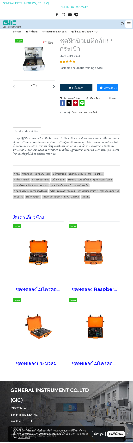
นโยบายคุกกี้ (24, 437)
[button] (121, 24)
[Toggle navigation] (128, 24)
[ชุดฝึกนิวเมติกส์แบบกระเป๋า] (34, 59)
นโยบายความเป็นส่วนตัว (77, 433)
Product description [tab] (27, 131)
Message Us (110, 87)
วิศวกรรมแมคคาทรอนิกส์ (84, 112)
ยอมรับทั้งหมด (116, 433)
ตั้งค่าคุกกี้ (98, 433)
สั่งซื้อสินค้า (77, 87)
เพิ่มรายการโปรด (71, 98)
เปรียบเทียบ (94, 98)
